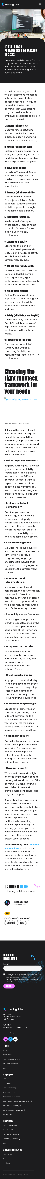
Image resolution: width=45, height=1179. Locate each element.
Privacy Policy (11, 980)
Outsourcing (7, 1115)
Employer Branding (10, 1092)
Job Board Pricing (9, 1088)
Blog (5, 1068)
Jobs (5, 1050)
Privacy (20, 1175)
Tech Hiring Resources (11, 1134)
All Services (7, 1079)
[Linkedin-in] (5, 1039)
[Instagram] (10, 1039)
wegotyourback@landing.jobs (15, 1027)
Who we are (7, 1154)
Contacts (6, 1163)
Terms (34, 978)
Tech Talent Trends (10, 1125)
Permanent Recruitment (11, 1097)
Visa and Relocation (10, 1064)
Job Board (7, 1083)
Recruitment (7, 1055)
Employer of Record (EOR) (12, 1106)
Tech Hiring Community (11, 1139)
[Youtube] (15, 1039)
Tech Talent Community (11, 1059)
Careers (6, 1158)
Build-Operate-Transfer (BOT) (14, 1110)
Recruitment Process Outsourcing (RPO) (17, 1101)
